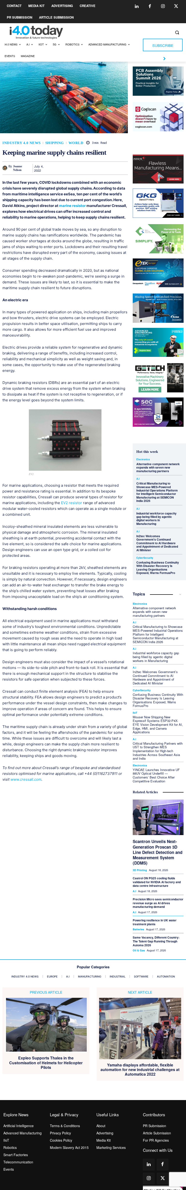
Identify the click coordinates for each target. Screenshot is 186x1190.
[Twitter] (176, 6)
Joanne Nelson (17, 168)
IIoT (135, 712)
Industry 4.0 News (21, 143)
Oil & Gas (139, 950)
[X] (67, 168)
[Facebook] (149, 6)
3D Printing (140, 870)
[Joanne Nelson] (5, 168)
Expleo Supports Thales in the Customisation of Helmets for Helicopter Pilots (46, 1063)
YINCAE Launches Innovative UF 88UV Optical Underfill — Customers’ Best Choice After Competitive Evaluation (156, 775)
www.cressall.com (25, 779)
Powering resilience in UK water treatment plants (155, 922)
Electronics (143, 459)
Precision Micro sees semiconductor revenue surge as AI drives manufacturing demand (158, 903)
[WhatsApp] (89, 168)
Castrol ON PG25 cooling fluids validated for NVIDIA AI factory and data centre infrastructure (157, 882)
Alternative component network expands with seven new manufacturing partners (158, 467)
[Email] (112, 168)
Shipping (54, 143)
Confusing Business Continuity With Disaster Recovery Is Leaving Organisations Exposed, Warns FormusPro (157, 567)
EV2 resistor (71, 502)
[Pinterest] (78, 168)
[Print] (123, 168)
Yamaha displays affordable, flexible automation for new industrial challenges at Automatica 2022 (140, 1070)
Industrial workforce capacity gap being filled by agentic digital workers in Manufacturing (156, 518)
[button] (177, 32)
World (76, 143)
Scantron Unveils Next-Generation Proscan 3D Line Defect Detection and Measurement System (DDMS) (157, 852)
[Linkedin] (136, 6)
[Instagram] (163, 6)
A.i (138, 478)
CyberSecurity (144, 558)
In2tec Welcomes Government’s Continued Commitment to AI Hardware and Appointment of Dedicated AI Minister (157, 543)
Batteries (138, 929)
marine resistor (72, 205)
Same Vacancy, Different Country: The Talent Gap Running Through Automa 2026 (156, 941)
